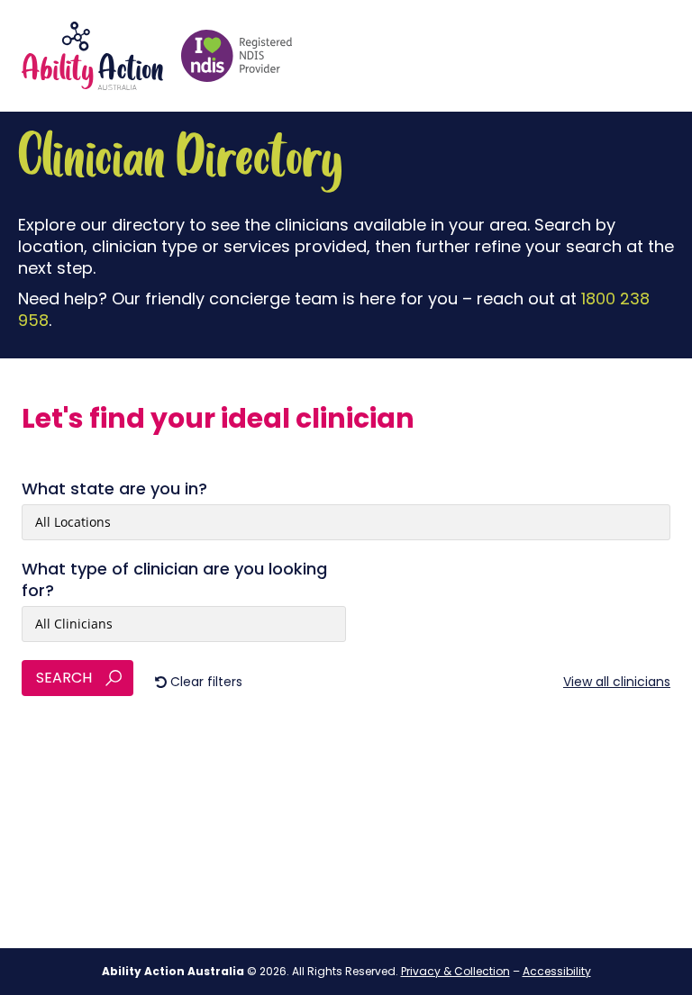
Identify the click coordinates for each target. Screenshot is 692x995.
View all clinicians (616, 682)
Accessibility (557, 971)
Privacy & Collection (455, 971)
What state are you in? (114, 489)
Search (64, 677)
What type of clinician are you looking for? (174, 580)
